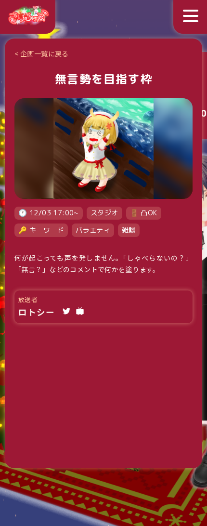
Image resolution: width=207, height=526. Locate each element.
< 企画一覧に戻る (41, 53)
